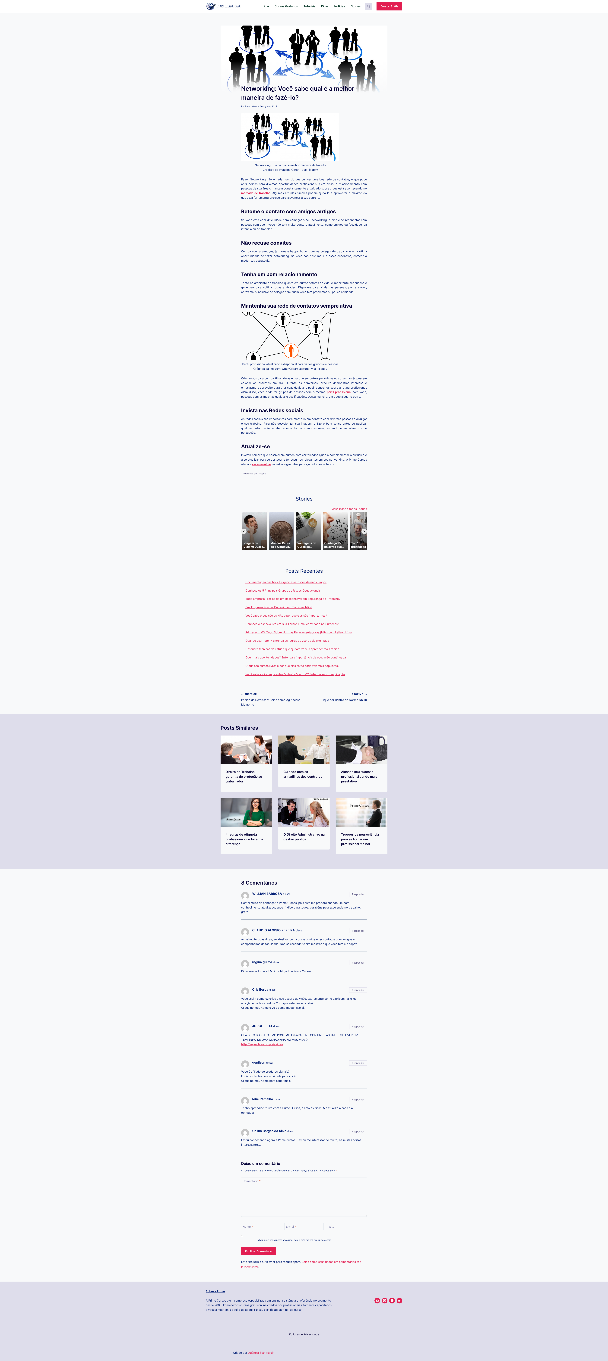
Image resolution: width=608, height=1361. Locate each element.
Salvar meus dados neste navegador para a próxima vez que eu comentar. (294, 1240)
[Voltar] (244, 531)
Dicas (325, 6)
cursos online (261, 464)
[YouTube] (377, 1300)
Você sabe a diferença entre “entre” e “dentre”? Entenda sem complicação (295, 674)
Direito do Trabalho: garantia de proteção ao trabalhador (244, 776)
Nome (248, 1226)
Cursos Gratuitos (286, 6)
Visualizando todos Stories (349, 509)
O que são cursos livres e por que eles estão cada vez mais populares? (292, 665)
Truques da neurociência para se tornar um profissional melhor (360, 839)
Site (331, 1226)
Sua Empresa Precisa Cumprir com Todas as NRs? (278, 607)
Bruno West (251, 106)
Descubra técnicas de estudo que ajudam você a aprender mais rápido (292, 649)
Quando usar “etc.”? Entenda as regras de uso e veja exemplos (287, 640)
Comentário (252, 1181)
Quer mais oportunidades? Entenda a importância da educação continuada (295, 657)
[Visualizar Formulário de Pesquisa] (368, 6)
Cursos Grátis (389, 6)
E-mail (291, 1226)
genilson (258, 1062)
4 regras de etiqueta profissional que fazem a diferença (244, 839)
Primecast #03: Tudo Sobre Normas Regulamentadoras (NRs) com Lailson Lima (298, 632)
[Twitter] (399, 1300)
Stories (356, 6)
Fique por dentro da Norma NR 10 (344, 697)
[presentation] (246, 750)
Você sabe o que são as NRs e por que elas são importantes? (286, 615)
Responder (358, 894)
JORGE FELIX (262, 1026)
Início (265, 6)
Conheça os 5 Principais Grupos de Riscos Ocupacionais (282, 590)
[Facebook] (392, 1300)
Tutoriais (309, 6)
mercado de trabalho (255, 193)
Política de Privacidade (304, 1334)
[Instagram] (384, 1300)
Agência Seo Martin (261, 1352)
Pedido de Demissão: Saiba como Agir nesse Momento (270, 699)
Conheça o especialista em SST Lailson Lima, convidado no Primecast (292, 624)
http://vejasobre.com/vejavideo (262, 1044)
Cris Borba (260, 989)
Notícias (339, 6)
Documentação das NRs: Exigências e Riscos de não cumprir (285, 582)
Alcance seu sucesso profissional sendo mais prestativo (359, 776)
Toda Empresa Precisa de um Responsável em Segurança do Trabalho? (292, 598)
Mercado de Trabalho (254, 473)
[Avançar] (364, 531)
